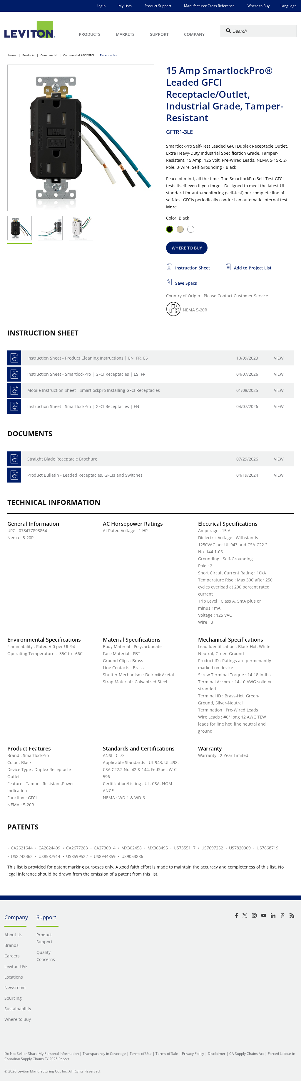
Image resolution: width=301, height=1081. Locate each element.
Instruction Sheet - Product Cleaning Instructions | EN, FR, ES (87, 358)
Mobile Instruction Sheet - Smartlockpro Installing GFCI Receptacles (93, 390)
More (171, 207)
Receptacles (108, 55)
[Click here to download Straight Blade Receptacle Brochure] (14, 458)
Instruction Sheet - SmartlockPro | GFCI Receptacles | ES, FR (86, 374)
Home (12, 55)
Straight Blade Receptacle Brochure (62, 459)
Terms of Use (141, 1053)
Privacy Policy (193, 1053)
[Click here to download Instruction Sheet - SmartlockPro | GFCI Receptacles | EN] (14, 406)
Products (28, 55)
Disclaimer (216, 1053)
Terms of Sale (166, 1053)
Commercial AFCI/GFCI (78, 55)
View (279, 358)
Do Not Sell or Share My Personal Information (41, 1053)
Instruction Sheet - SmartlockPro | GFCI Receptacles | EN (83, 406)
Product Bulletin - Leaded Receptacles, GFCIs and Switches (85, 475)
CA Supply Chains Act (246, 1053)
